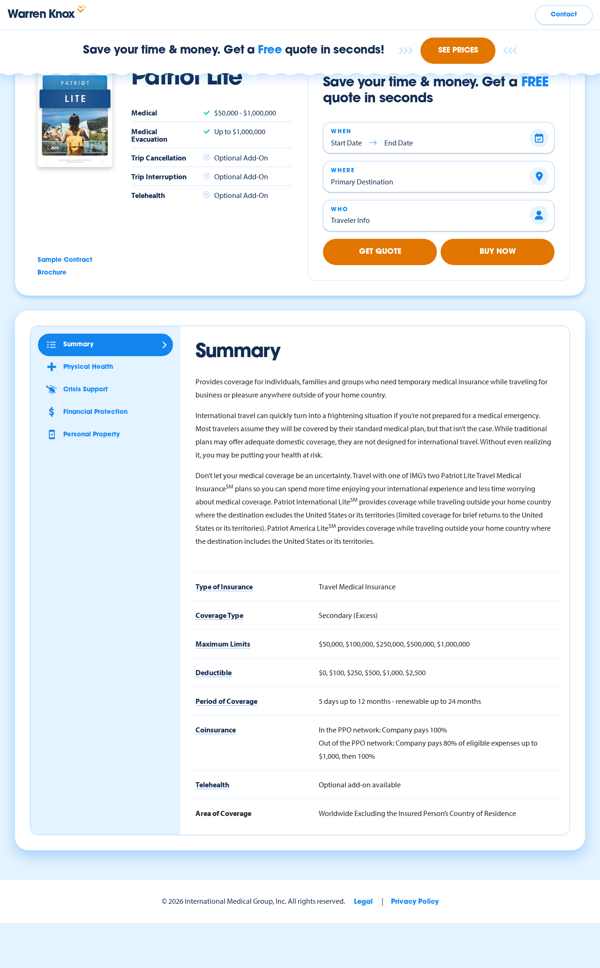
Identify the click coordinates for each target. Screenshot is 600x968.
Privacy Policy (415, 902)
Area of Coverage (223, 813)
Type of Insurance (224, 586)
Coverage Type (219, 615)
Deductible (213, 672)
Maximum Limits (222, 643)
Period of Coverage (226, 701)
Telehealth (212, 784)
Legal (363, 902)
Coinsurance (215, 729)
